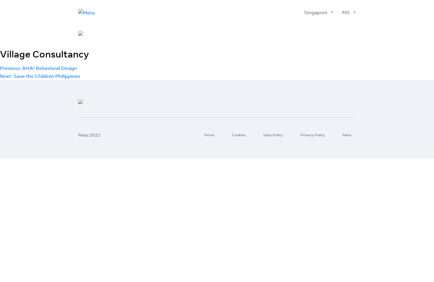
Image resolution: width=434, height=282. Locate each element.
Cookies (239, 135)
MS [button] (347, 12)
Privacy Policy (313, 135)
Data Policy (273, 135)
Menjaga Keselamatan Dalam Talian (315, 34)
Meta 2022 (89, 135)
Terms (209, 135)
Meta (346, 135)
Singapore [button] (317, 12)
